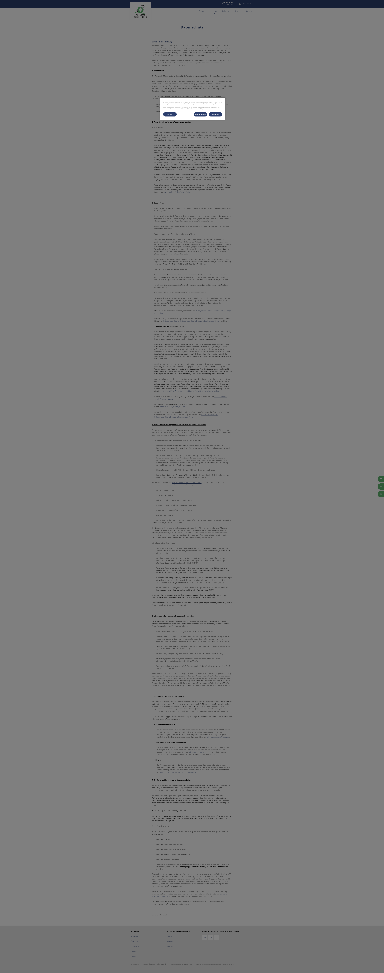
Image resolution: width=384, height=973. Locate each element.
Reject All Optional (200, 114)
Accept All (215, 114)
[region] (192, 108)
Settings (170, 114)
